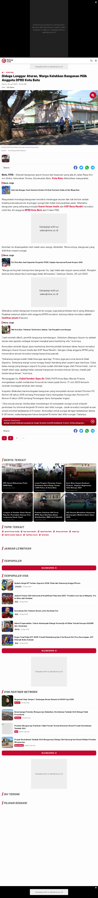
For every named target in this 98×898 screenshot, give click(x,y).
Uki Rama (10, 87)
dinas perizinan (62, 531)
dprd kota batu (46, 531)
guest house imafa (12, 531)
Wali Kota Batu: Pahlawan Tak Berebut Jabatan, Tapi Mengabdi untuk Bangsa (41, 330)
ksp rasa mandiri (29, 531)
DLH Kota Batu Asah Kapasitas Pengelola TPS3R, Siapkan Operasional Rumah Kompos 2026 (47, 262)
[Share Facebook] (75, 167)
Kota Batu (57, 178)
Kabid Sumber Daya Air (31, 378)
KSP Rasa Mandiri (73, 206)
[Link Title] (7, 584)
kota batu (45, 535)
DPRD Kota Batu (33, 210)
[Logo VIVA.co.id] (7, 61)
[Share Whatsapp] (87, 167)
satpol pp (75, 531)
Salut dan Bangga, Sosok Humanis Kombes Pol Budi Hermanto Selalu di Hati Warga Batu (45, 190)
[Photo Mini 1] (5, 158)
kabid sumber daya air (13, 535)
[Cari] (91, 61)
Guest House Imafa (48, 206)
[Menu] (96, 61)
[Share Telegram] (93, 167)
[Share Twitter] (81, 167)
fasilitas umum (10, 317)
